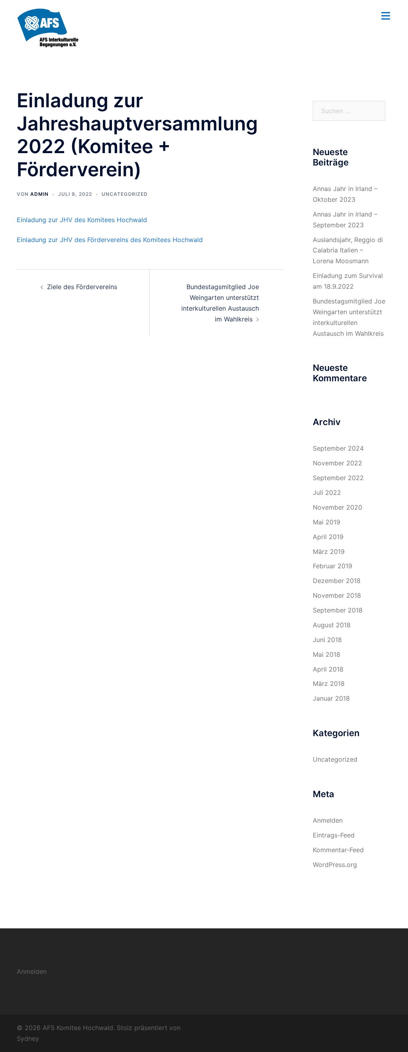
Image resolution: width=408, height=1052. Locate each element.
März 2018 (329, 684)
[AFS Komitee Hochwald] (48, 27)
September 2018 (338, 610)
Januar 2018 (331, 698)
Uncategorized (125, 194)
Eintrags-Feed (334, 835)
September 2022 (338, 478)
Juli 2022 (327, 492)
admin (39, 194)
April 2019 (328, 537)
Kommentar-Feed (338, 850)
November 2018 (337, 595)
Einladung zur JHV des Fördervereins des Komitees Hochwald (110, 240)
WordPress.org (335, 865)
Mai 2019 (326, 522)
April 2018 (328, 669)
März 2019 (329, 552)
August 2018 (332, 625)
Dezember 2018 (337, 581)
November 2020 (337, 507)
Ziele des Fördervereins (82, 287)
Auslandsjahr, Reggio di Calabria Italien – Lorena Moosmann (348, 250)
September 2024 (338, 448)
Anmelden (328, 820)
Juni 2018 (327, 640)
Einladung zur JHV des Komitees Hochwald (82, 220)
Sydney (28, 1038)
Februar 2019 (332, 566)
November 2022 (337, 463)
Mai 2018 (326, 654)
